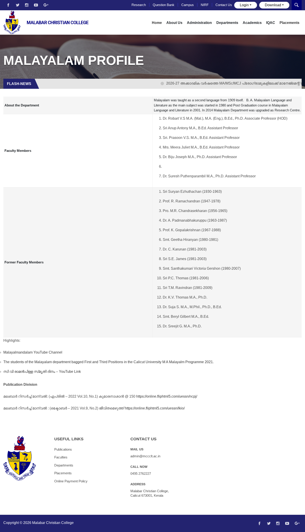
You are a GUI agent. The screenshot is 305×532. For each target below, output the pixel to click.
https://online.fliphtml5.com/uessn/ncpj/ (166, 396)
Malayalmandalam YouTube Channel (32, 352)
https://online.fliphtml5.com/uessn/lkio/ (155, 408)
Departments (63, 465)
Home (157, 23)
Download (273, 5)
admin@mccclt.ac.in (145, 456)
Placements (289, 23)
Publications (63, 449)
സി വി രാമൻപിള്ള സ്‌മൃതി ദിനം (29, 371)
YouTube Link (70, 371)
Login (244, 5)
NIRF (205, 5)
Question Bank (163, 5)
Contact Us (223, 5)
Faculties (60, 457)
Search (297, 5)
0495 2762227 (140, 473)
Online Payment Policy (71, 481)
